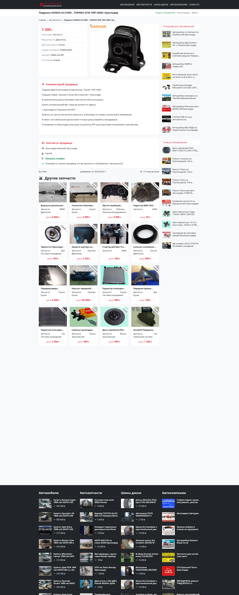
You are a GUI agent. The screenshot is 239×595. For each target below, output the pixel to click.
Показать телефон (55, 158)
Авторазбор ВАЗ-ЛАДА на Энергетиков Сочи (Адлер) (185, 128)
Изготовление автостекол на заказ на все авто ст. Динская (185, 75)
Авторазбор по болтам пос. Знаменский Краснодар (185, 33)
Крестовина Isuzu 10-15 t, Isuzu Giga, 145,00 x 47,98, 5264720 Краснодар (184, 223)
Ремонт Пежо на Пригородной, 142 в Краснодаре (182, 170)
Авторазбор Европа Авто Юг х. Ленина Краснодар (184, 43)
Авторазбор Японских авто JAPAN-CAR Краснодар (185, 107)
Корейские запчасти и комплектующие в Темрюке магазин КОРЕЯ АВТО (185, 54)
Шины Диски (161, 4)
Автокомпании (178, 4)
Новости (194, 4)
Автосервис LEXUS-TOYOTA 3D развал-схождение (185, 244)
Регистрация (183, 12)
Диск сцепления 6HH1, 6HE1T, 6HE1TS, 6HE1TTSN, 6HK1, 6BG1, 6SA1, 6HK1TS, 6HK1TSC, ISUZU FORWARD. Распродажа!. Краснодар (185, 149)
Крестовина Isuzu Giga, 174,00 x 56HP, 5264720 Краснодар (183, 212)
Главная (42, 20)
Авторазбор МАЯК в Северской (182, 65)
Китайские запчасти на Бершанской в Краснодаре (185, 202)
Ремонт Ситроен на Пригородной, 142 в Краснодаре (182, 159)
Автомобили (127, 4)
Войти (195, 12)
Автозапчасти (144, 4)
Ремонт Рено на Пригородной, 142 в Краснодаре (182, 181)
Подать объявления (165, 12)
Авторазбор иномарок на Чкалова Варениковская (184, 96)
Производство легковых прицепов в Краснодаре (184, 234)
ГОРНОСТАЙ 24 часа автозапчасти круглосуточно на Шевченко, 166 (182, 118)
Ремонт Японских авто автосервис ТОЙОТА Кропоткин (183, 191)
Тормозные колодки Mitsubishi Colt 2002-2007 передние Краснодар (184, 86)
